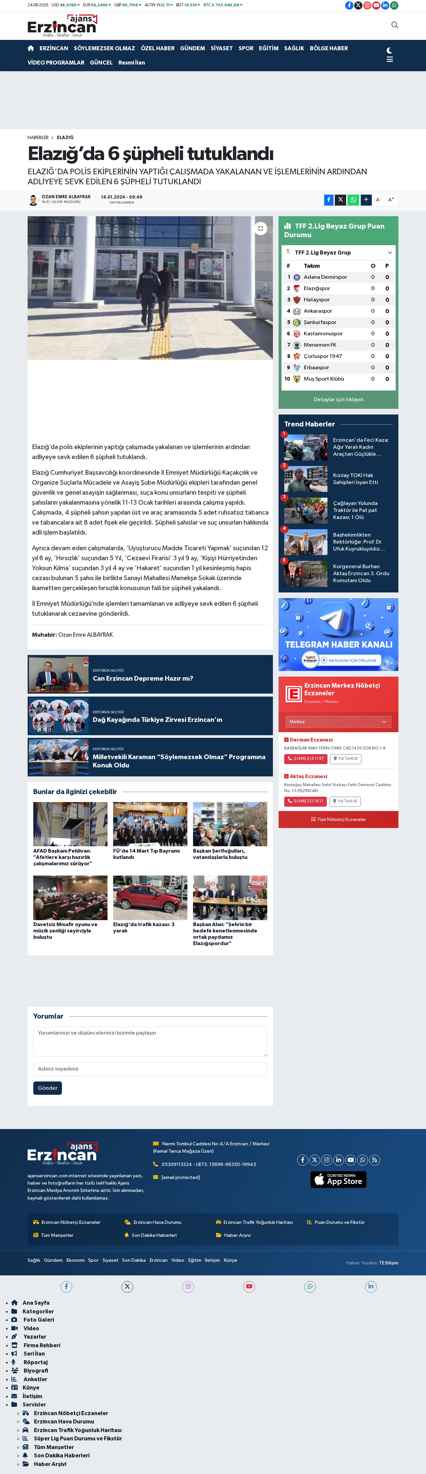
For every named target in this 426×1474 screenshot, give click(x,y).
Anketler (35, 1379)
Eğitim (194, 1260)
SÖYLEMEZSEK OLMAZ (104, 48)
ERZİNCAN (54, 48)
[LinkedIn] (338, 1160)
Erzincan (159, 1260)
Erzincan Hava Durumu (157, 1222)
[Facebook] (302, 1160)
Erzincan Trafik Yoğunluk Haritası (258, 1222)
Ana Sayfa (36, 1303)
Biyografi (35, 1371)
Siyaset (110, 1260)
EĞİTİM (269, 48)
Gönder (48, 1088)
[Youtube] (350, 1160)
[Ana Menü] (390, 60)
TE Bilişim (388, 1262)
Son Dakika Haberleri (154, 1235)
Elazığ (65, 137)
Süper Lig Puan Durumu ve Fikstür (78, 1438)
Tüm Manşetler (57, 1235)
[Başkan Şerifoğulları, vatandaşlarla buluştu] (230, 824)
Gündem (53, 1260)
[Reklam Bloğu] (338, 634)
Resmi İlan (131, 63)
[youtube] (249, 1287)
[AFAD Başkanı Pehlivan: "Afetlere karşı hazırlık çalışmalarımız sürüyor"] (70, 824)
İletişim (212, 1260)
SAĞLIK (294, 48)
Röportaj (35, 1362)
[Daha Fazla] (366, 200)
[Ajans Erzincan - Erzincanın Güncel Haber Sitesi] (63, 25)
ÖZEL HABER (157, 48)
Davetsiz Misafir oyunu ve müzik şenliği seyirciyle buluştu (65, 931)
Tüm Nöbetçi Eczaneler (341, 819)
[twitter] (127, 1287)
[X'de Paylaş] (340, 200)
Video (177, 1260)
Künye (230, 1260)
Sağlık (34, 1260)
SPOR (246, 48)
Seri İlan (34, 1354)
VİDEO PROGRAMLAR (56, 63)
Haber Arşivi (237, 1235)
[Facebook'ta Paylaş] (328, 200)
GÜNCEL (101, 63)
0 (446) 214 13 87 (309, 759)
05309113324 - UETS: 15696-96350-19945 (209, 1164)
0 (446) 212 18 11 (308, 801)
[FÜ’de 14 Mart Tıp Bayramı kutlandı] (150, 824)
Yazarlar (34, 1337)
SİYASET (222, 48)
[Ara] (394, 26)
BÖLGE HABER (329, 48)
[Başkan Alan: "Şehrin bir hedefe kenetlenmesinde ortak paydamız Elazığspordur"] (230, 898)
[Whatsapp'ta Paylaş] (353, 200)
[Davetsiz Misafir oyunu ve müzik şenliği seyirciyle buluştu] (70, 898)
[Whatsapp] (362, 1160)
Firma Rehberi (41, 1345)
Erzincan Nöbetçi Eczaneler (71, 1222)
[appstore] (338, 1179)
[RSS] (374, 1160)
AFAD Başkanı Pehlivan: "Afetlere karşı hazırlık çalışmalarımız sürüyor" (62, 857)
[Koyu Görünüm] (389, 51)
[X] (314, 1160)
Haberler (38, 137)
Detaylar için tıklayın (338, 400)
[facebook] (66, 1287)
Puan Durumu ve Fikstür (340, 1222)
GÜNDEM (192, 48)
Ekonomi (76, 1260)
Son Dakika (134, 1260)
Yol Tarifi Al (348, 759)
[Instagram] (326, 1160)
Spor (93, 1260)
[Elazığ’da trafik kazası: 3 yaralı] (150, 898)
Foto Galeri (38, 1320)
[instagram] (188, 1287)
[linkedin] (371, 1287)
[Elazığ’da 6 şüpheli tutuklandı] (150, 288)
